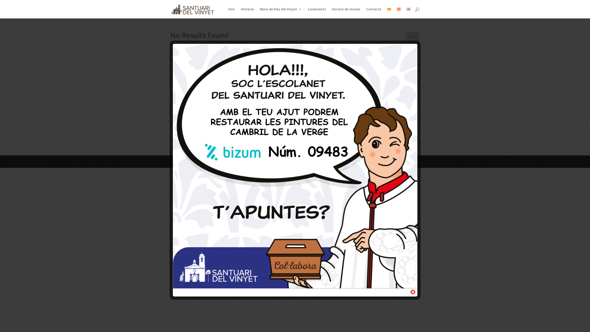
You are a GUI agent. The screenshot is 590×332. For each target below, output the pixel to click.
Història (247, 9)
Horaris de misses (346, 9)
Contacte (373, 9)
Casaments (317, 9)
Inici (231, 9)
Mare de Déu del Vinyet (278, 9)
